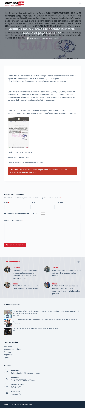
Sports (7, 357)
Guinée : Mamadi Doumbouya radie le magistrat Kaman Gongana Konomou (26, 287)
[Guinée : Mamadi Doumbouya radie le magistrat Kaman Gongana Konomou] (7, 285)
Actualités (8, 346)
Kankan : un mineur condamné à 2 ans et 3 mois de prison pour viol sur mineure (66, 273)
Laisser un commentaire (15, 245)
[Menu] (80, 4)
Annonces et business (12, 349)
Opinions (7, 352)
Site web (60, 203)
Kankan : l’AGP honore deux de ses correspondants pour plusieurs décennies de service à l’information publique (66, 290)
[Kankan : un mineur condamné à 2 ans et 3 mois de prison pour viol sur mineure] (47, 269)
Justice (55, 268)
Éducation (16, 268)
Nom (6, 203)
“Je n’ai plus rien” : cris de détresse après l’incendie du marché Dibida (35, 328)
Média (54, 283)
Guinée (56, 38)
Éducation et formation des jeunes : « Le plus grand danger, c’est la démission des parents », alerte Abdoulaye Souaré (27, 274)
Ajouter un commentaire (13, 220)
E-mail (33, 203)
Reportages (8, 355)
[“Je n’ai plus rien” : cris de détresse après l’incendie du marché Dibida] (8, 331)
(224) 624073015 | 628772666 (23, 380)
